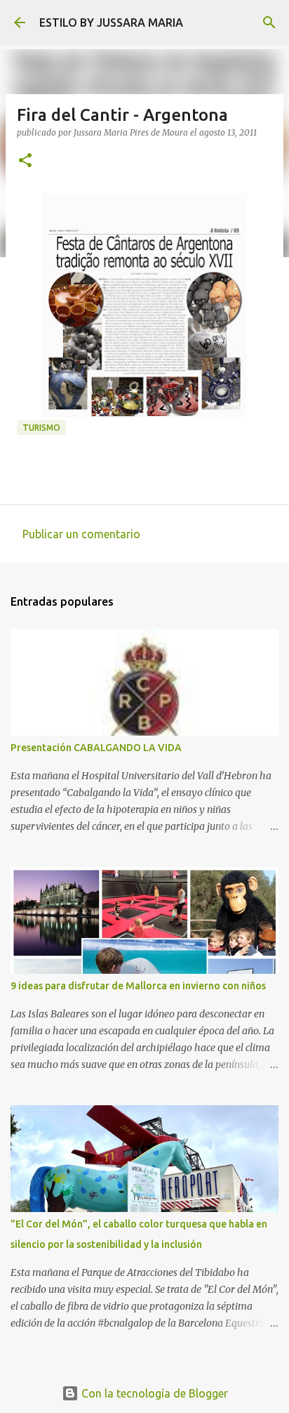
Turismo (41, 427)
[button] (25, 161)
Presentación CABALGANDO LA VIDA (96, 747)
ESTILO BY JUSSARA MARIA (111, 22)
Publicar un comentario (81, 534)
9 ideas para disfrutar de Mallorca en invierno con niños (138, 985)
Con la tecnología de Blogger (153, 1393)
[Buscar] (269, 22)
